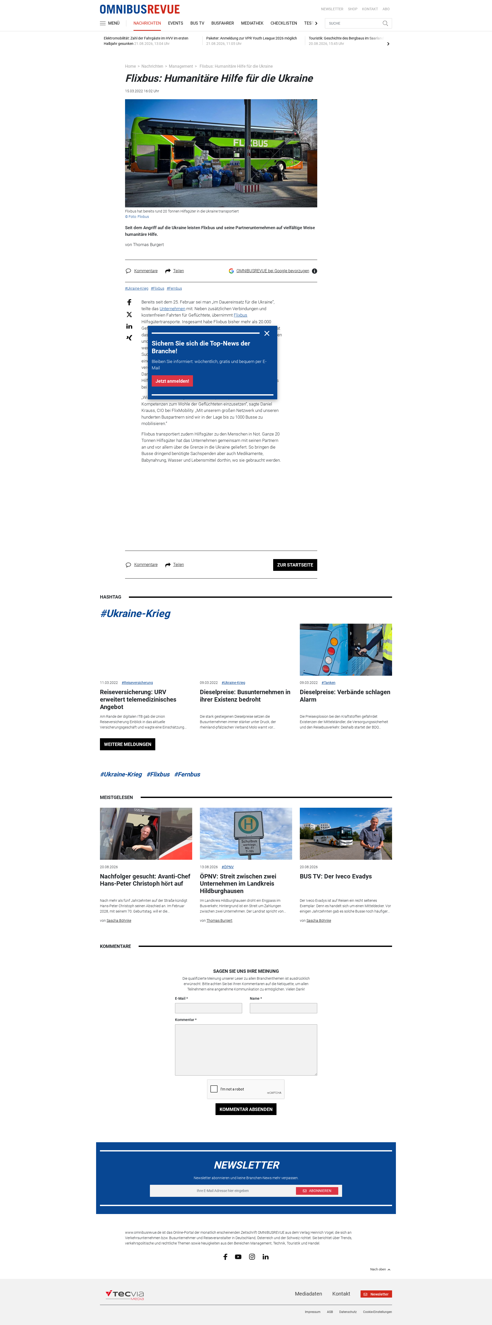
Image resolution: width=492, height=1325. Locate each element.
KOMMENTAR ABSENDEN (246, 1109)
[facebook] (225, 1257)
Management (181, 66)
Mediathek (252, 23)
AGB (330, 1312)
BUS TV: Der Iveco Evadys (336, 876)
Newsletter (332, 9)
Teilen (178, 270)
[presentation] (388, 43)
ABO (386, 9)
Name (255, 998)
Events (175, 23)
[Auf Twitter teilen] (129, 314)
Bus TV (197, 23)
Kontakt (341, 1294)
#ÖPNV (228, 867)
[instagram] (252, 1257)
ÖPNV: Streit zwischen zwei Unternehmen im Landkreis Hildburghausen (238, 884)
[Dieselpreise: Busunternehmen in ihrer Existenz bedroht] (246, 650)
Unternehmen (172, 308)
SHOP (352, 9)
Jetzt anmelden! (172, 381)
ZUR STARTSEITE (295, 565)
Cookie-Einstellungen (377, 1312)
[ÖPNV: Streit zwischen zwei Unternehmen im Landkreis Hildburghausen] (246, 834)
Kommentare (146, 270)
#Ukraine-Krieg (135, 614)
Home (130, 66)
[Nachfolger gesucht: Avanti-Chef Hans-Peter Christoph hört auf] (146, 834)
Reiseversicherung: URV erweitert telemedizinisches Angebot (138, 700)
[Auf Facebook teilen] (129, 302)
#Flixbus (157, 774)
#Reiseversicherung (137, 683)
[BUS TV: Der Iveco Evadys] (346, 834)
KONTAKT (370, 9)
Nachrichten (147, 23)
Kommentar (184, 1020)
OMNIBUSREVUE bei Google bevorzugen (273, 270)
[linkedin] (266, 1256)
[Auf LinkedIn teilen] (129, 326)
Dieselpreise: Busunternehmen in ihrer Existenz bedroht (245, 696)
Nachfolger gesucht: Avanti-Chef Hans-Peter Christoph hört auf (145, 880)
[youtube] (238, 1256)
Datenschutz (348, 1312)
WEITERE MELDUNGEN (127, 744)
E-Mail (180, 998)
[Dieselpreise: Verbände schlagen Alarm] (346, 650)
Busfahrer (222, 23)
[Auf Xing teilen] (129, 337)
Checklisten (284, 23)
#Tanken (328, 683)
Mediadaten (308, 1294)
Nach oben (378, 1269)
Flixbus (240, 315)
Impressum (313, 1312)
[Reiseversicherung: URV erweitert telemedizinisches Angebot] (146, 650)
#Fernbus (187, 774)
